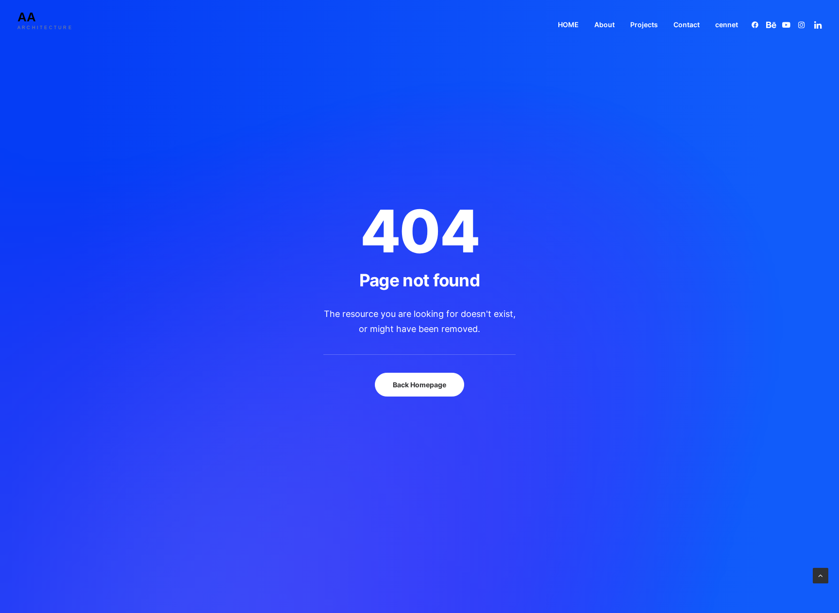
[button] (757, 24)
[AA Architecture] (52, 24)
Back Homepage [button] (419, 385)
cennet (726, 24)
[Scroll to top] (820, 575)
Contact (686, 24)
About (604, 24)
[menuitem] (568, 24)
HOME (568, 24)
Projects (644, 24)
